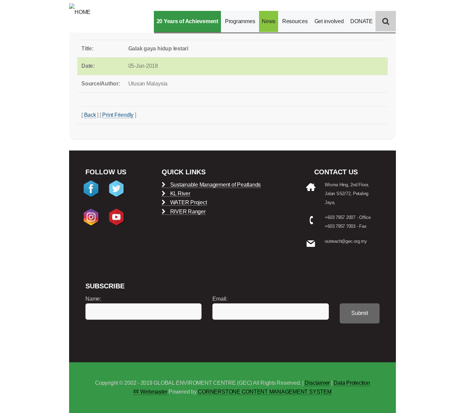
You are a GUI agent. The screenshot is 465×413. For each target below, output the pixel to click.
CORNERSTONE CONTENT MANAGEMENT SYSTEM (264, 392)
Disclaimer (317, 383)
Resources (295, 21)
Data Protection (352, 383)
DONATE (361, 21)
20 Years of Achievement (187, 21)
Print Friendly (117, 115)
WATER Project (188, 202)
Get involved (329, 21)
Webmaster (153, 392)
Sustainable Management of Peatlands (215, 185)
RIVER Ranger (187, 212)
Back (90, 115)
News (268, 21)
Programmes (240, 21)
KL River (179, 193)
